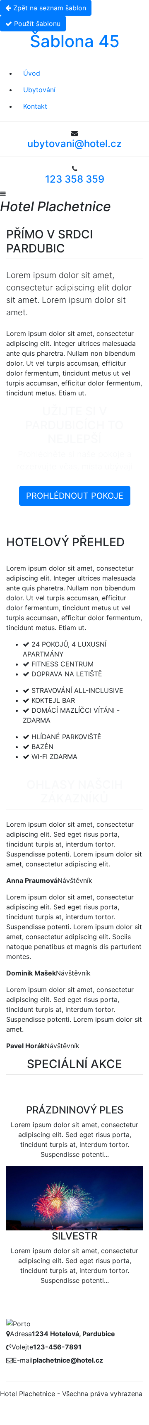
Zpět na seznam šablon (48, 8)
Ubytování (39, 90)
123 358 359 (74, 179)
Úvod (31, 73)
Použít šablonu (36, 23)
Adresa (21, 1334)
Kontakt (35, 106)
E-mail (23, 1360)
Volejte (22, 1347)
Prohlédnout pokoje (74, 496)
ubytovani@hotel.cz (74, 144)
